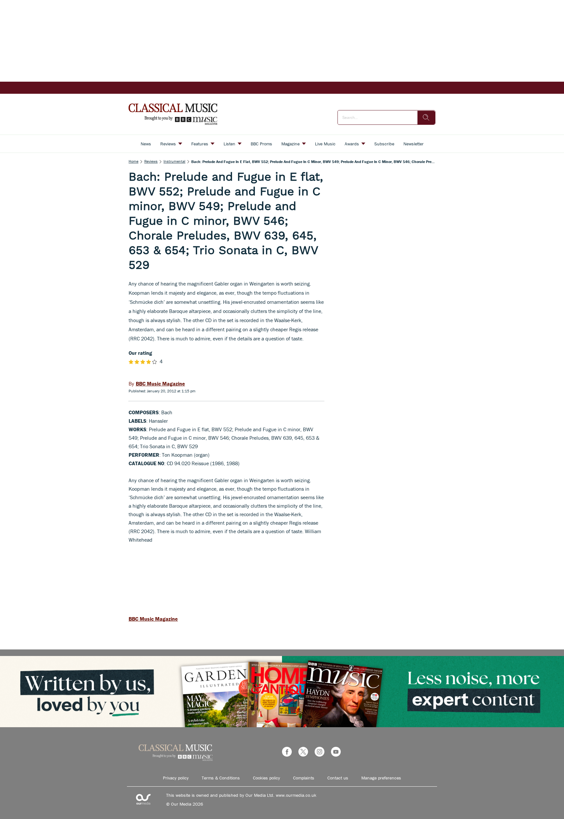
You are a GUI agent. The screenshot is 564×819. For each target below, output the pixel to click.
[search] (426, 117)
